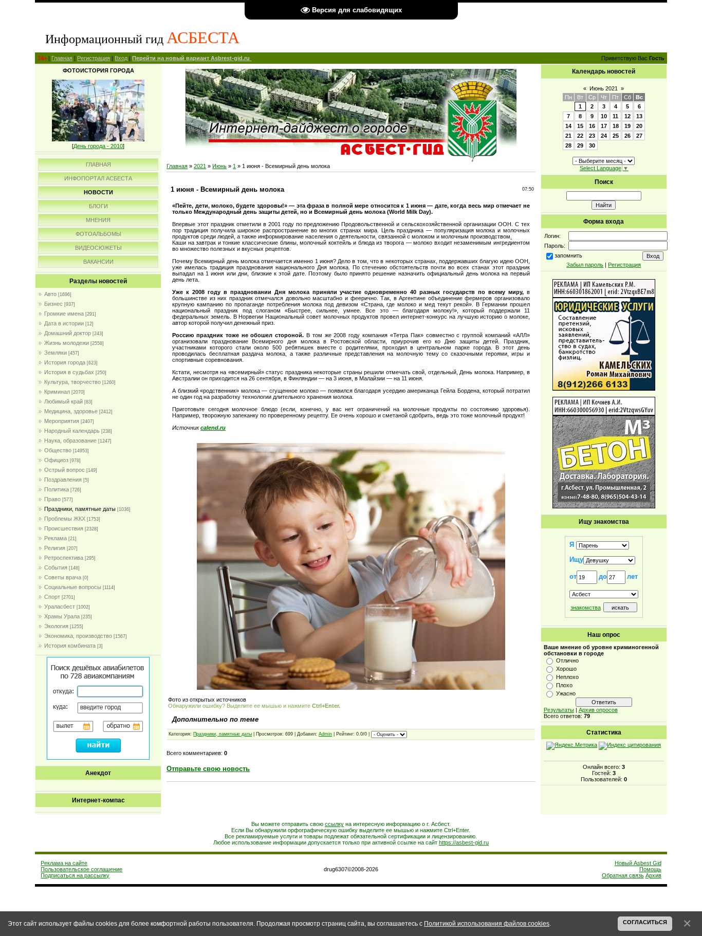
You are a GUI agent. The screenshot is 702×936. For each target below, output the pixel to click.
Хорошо (566, 669)
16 (592, 126)
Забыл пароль (584, 265)
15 (580, 126)
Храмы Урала (62, 616)
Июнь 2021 (603, 88)
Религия (54, 548)
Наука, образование (70, 440)
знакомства (585, 607)
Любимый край (63, 401)
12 (627, 116)
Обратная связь (623, 875)
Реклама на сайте (64, 863)
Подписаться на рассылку (75, 875)
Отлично (567, 660)
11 (615, 116)
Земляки (55, 353)
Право (52, 499)
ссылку (334, 824)
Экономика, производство (78, 636)
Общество (57, 450)
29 (580, 145)
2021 (200, 166)
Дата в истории (64, 323)
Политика (56, 489)
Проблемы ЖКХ (64, 519)
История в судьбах (69, 372)
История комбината (70, 646)
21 (568, 136)
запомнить (568, 255)
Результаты (559, 710)
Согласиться (645, 922)
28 (568, 145)
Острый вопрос (64, 470)
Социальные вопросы (72, 587)
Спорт (52, 597)
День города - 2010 (98, 146)
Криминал (57, 392)
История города (64, 362)
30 (592, 145)
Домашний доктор (67, 333)
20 (639, 126)
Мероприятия (61, 421)
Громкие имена (64, 313)
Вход (121, 58)
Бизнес (53, 304)
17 (604, 126)
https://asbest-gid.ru (464, 842)
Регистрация (93, 58)
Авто (50, 294)
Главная (61, 58)
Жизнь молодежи (66, 343)
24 (604, 136)
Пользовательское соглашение (81, 869)
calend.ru (213, 428)
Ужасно (566, 693)
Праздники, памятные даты (80, 509)
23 (592, 136)
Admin (325, 734)
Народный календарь (72, 431)
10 (604, 116)
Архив (653, 875)
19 (627, 126)
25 (616, 136)
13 (639, 116)
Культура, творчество (72, 382)
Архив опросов (598, 710)
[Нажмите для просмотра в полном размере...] (351, 688)
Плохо (564, 685)
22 (580, 136)
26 (627, 136)
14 (568, 126)
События (55, 567)
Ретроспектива (63, 558)
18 (616, 126)
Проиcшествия (63, 528)
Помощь (650, 869)
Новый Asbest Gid (638, 863)
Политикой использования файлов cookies (486, 923)
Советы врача (62, 577)
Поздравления (63, 479)
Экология (56, 626)
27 (639, 136)
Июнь (219, 166)
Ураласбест (59, 606)
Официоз (56, 460)
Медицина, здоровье (71, 411)
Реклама (55, 538)
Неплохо (567, 677)
